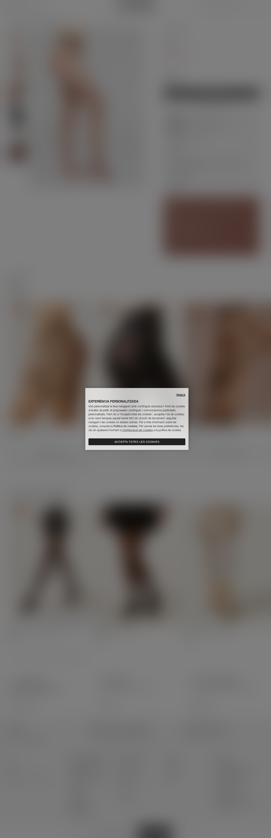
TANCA (180, 395)
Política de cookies (125, 426)
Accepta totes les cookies (137, 442)
